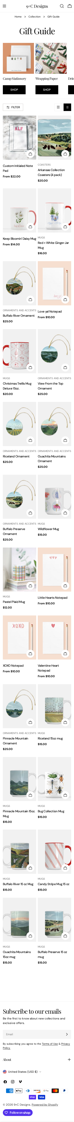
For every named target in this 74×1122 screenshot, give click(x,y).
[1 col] (58, 107)
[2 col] (67, 107)
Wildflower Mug (48, 529)
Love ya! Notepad (50, 311)
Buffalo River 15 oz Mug (18, 884)
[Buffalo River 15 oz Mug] (19, 852)
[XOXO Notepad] (19, 637)
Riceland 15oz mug (50, 738)
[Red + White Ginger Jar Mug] (54, 210)
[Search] (62, 6)
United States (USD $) (23, 1072)
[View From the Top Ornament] (54, 351)
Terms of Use (50, 1043)
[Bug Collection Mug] (54, 779)
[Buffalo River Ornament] (19, 283)
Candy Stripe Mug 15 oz (53, 884)
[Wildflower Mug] (54, 497)
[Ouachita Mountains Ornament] (54, 424)
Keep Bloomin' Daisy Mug (19, 239)
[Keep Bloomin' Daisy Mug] (19, 210)
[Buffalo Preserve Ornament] (19, 497)
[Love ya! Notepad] (54, 283)
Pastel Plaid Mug (14, 602)
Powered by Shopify (45, 1105)
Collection (34, 16)
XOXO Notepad (13, 666)
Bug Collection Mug (51, 811)
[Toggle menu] (4, 6)
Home (18, 16)
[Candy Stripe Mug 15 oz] (54, 852)
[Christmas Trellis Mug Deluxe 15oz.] (19, 351)
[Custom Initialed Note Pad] (19, 138)
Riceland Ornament (16, 456)
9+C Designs (37, 6)
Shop (14, 90)
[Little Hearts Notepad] (54, 570)
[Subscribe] (67, 1034)
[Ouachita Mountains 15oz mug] (19, 920)
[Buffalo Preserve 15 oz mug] (54, 920)
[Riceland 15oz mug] (54, 706)
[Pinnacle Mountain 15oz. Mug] (19, 779)
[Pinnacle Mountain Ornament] (19, 706)
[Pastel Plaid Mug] (19, 570)
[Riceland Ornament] (19, 424)
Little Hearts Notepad (52, 598)
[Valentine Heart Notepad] (54, 637)
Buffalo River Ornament (19, 316)
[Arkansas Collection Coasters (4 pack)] (54, 138)
